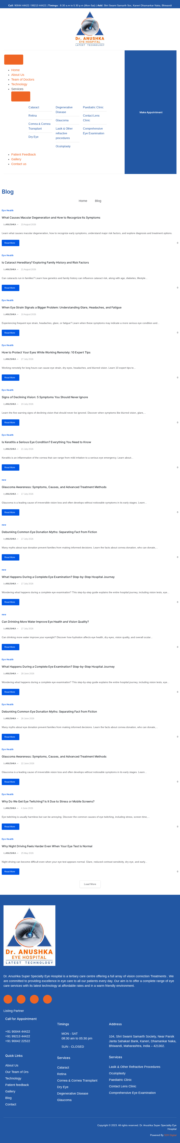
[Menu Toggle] (13, 60)
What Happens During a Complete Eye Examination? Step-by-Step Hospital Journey (58, 577)
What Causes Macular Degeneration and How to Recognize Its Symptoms (51, 217)
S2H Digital (170, 1135)
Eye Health (8, 210)
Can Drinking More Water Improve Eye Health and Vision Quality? (45, 621)
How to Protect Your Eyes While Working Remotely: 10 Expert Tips (46, 352)
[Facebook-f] (8, 999)
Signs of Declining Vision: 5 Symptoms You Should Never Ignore (45, 397)
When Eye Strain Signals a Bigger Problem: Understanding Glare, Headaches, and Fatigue (61, 307)
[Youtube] (34, 999)
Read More (9, 243)
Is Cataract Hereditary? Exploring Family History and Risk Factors (45, 262)
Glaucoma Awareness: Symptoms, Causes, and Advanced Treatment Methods (54, 487)
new (4, 480)
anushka (11, 224)
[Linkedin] (47, 999)
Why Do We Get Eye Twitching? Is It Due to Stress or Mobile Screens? (48, 801)
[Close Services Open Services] (20, 96)
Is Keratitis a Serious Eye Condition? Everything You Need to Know (46, 442)
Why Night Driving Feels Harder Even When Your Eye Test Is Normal (47, 846)
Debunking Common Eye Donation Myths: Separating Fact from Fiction (49, 532)
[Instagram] (21, 999)
